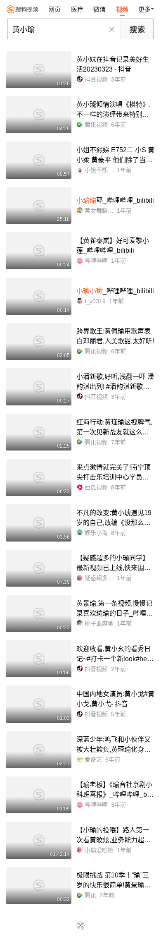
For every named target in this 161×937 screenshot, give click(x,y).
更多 (144, 9)
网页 (54, 9)
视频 (122, 9)
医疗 (77, 9)
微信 (99, 9)
